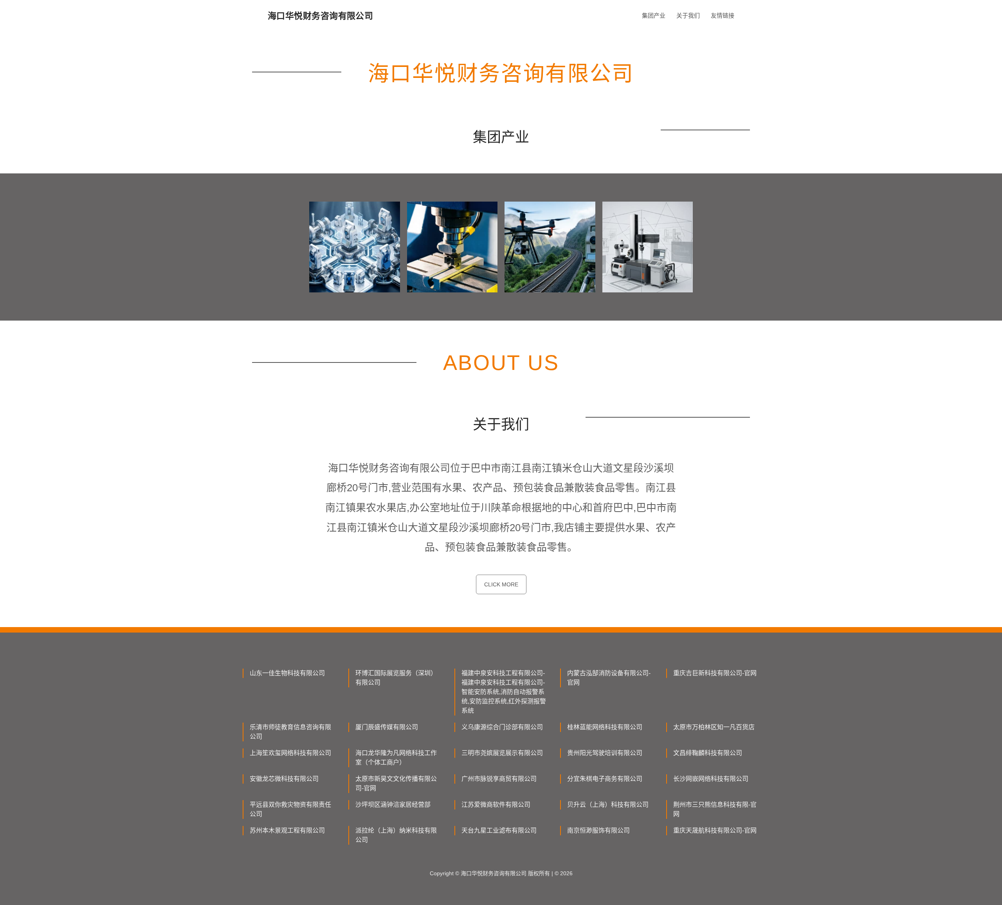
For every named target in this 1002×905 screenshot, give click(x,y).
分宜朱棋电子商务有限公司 (604, 778)
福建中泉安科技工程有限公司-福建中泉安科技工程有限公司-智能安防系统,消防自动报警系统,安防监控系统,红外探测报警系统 (503, 692)
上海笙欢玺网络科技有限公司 (290, 753)
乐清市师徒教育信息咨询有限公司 (290, 732)
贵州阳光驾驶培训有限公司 (604, 753)
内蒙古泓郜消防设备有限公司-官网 (609, 678)
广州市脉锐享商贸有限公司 (499, 778)
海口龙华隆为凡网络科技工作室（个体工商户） (396, 758)
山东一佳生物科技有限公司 (287, 673)
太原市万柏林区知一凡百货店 (714, 727)
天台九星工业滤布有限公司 (499, 830)
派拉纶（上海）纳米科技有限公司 (396, 835)
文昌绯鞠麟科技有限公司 (707, 753)
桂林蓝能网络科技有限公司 (604, 727)
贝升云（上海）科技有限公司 (608, 804)
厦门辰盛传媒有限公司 (386, 727)
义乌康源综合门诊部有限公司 (502, 727)
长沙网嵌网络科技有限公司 (710, 778)
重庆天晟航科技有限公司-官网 (715, 830)
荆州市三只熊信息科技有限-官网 (715, 809)
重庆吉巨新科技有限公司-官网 (715, 673)
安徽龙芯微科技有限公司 (284, 778)
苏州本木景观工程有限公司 (287, 830)
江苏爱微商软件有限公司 (495, 804)
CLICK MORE (501, 584)
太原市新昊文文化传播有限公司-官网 (396, 783)
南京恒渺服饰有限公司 (598, 830)
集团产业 (653, 15)
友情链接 (722, 15)
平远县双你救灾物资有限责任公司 (290, 809)
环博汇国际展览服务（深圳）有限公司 (396, 678)
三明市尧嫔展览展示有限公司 (502, 753)
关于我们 (688, 15)
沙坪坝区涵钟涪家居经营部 (393, 804)
